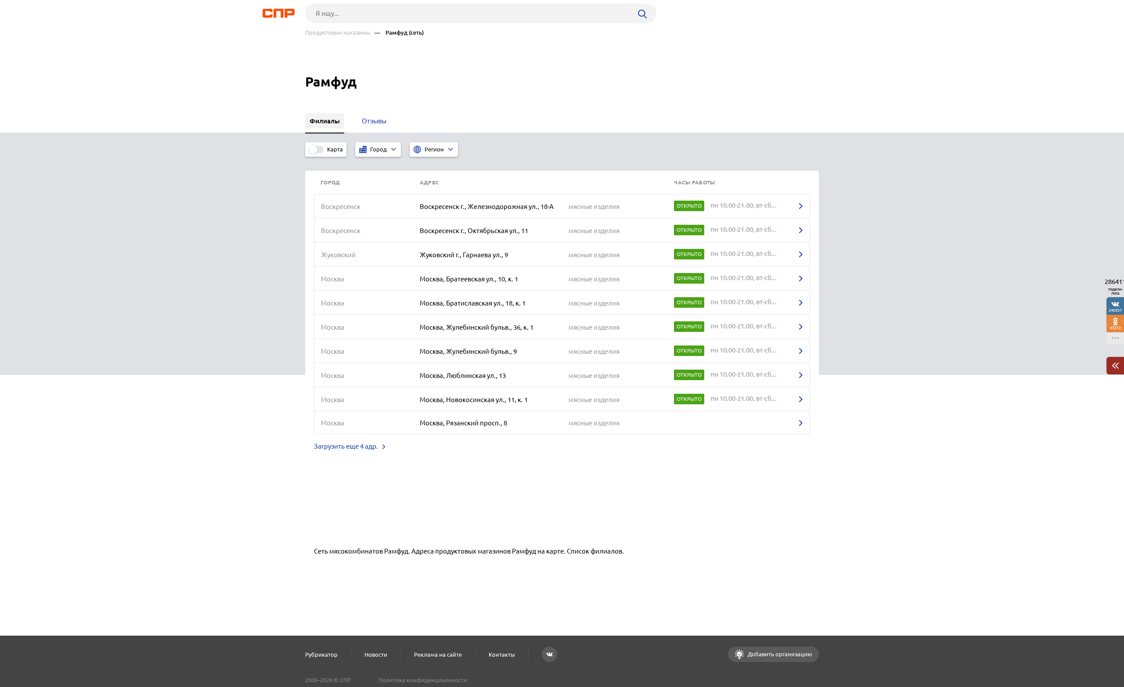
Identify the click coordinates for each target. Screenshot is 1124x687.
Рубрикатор (321, 654)
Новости (375, 654)
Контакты (502, 654)
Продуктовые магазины (337, 33)
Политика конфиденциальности (422, 679)
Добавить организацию (779, 654)
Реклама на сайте (438, 654)
